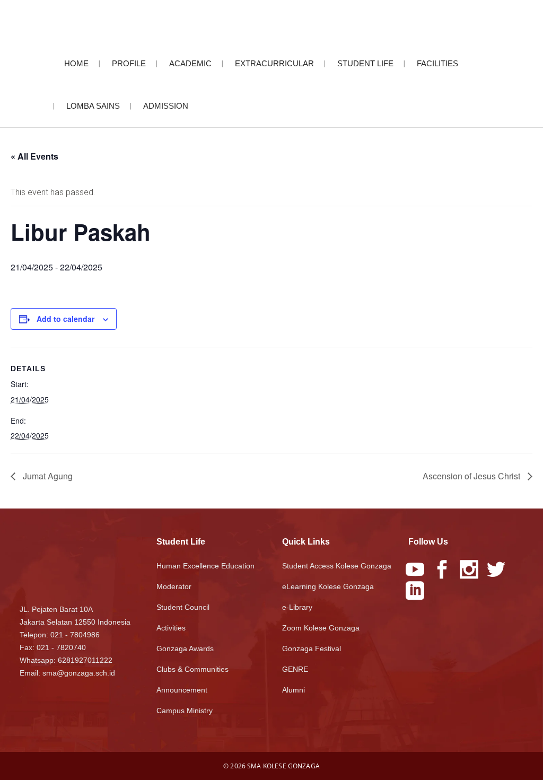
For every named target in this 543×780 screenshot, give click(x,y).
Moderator (173, 586)
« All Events (34, 156)
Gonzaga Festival (311, 648)
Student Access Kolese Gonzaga (336, 566)
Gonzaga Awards (185, 648)
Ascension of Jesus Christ (472, 476)
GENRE (295, 669)
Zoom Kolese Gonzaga (321, 628)
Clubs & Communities (192, 669)
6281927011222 (85, 660)
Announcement (181, 690)
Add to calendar (65, 318)
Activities (171, 628)
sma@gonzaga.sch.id (78, 673)
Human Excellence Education (205, 566)
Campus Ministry (184, 710)
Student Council (182, 607)
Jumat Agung (47, 476)
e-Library (297, 607)
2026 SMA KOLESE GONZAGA (274, 765)
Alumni (293, 690)
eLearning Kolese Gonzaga (328, 586)
